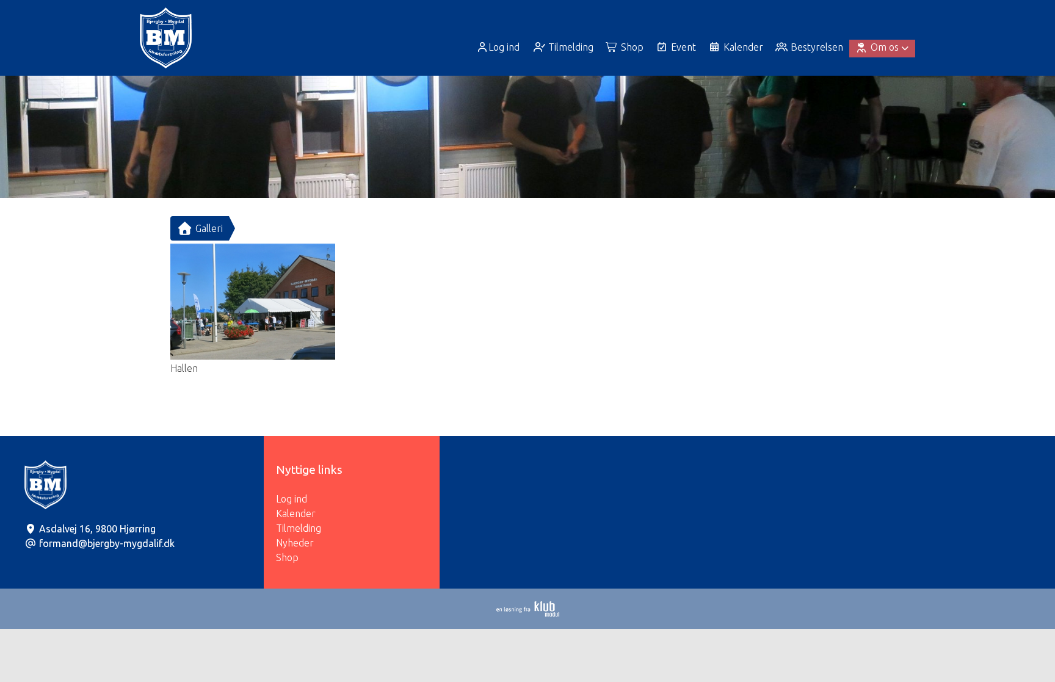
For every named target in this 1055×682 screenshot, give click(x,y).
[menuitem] (499, 47)
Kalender (296, 513)
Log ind (504, 47)
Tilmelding (298, 528)
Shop (287, 557)
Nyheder (295, 542)
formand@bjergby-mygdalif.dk (107, 543)
